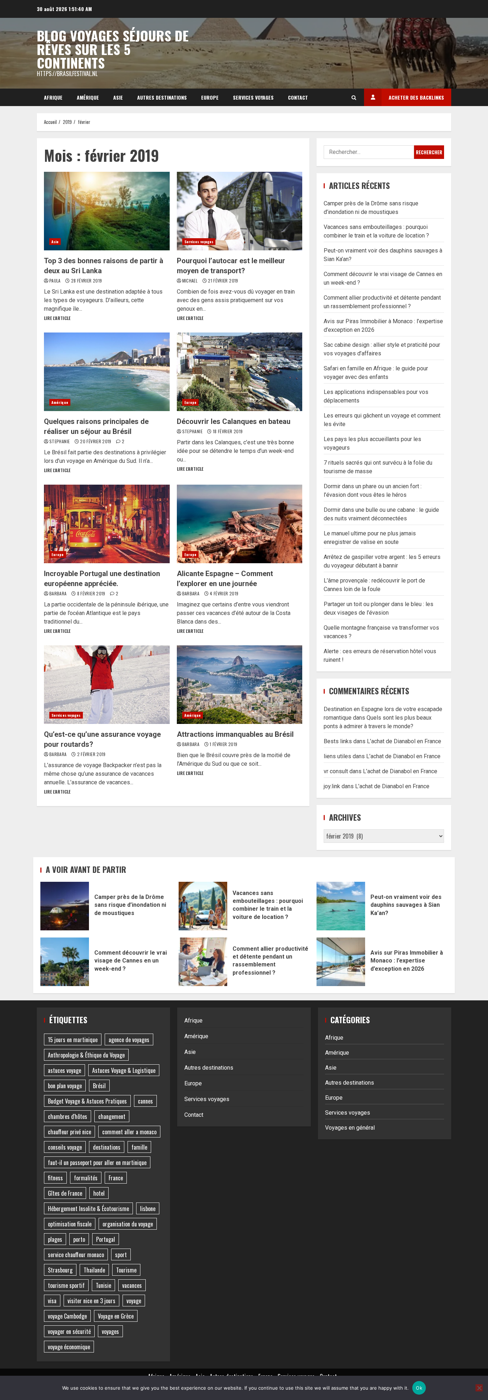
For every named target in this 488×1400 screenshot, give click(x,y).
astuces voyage (64, 1070)
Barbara (58, 593)
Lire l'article (57, 318)
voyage (133, 1300)
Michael (190, 281)
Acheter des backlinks (416, 97)
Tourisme (126, 1270)
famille (139, 1147)
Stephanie (60, 441)
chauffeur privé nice (69, 1132)
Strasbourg (60, 1270)
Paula (55, 281)
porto (79, 1239)
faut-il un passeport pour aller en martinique (97, 1162)
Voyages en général (350, 1127)
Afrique (53, 97)
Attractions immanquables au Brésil (240, 684)
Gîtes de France (65, 1193)
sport (121, 1254)
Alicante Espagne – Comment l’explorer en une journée (240, 524)
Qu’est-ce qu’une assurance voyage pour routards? (107, 684)
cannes (145, 1101)
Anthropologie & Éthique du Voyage (86, 1055)
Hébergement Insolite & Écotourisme (88, 1208)
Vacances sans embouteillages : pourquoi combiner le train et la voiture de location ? (203, 906)
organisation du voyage (128, 1224)
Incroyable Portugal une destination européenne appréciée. (107, 524)
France (116, 1178)
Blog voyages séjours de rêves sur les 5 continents (113, 48)
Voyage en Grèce (116, 1316)
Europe (210, 97)
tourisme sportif (66, 1285)
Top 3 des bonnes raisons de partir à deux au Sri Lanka (107, 211)
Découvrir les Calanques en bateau (240, 371)
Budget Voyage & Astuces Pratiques (87, 1101)
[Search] (354, 97)
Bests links (338, 741)
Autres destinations (162, 97)
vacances (132, 1285)
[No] (479, 1387)
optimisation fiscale (69, 1224)
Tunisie (103, 1285)
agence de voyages (129, 1039)
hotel (99, 1193)
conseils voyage (65, 1147)
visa (52, 1300)
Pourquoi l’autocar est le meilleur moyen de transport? (240, 211)
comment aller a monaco (129, 1132)
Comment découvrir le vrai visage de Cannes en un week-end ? (64, 962)
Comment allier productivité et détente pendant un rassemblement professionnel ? (203, 962)
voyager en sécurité (69, 1331)
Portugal (105, 1239)
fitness (55, 1178)
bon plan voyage (65, 1085)
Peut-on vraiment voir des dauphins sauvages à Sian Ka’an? (341, 906)
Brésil (99, 1085)
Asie (118, 97)
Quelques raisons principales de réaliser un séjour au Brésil (107, 371)
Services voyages (253, 97)
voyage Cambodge (67, 1316)
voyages (110, 1331)
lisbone (147, 1208)
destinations (106, 1147)
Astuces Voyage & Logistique (123, 1070)
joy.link (332, 786)
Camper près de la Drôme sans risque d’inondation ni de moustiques (64, 906)
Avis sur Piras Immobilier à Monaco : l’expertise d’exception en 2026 (341, 962)
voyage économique (69, 1346)
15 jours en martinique (73, 1039)
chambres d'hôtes (67, 1116)
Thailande (94, 1270)
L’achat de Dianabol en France (404, 741)
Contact (298, 97)
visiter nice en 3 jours (91, 1300)
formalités (86, 1178)
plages (55, 1239)
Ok (419, 1388)
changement (111, 1116)
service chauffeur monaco (76, 1254)
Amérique (88, 97)
